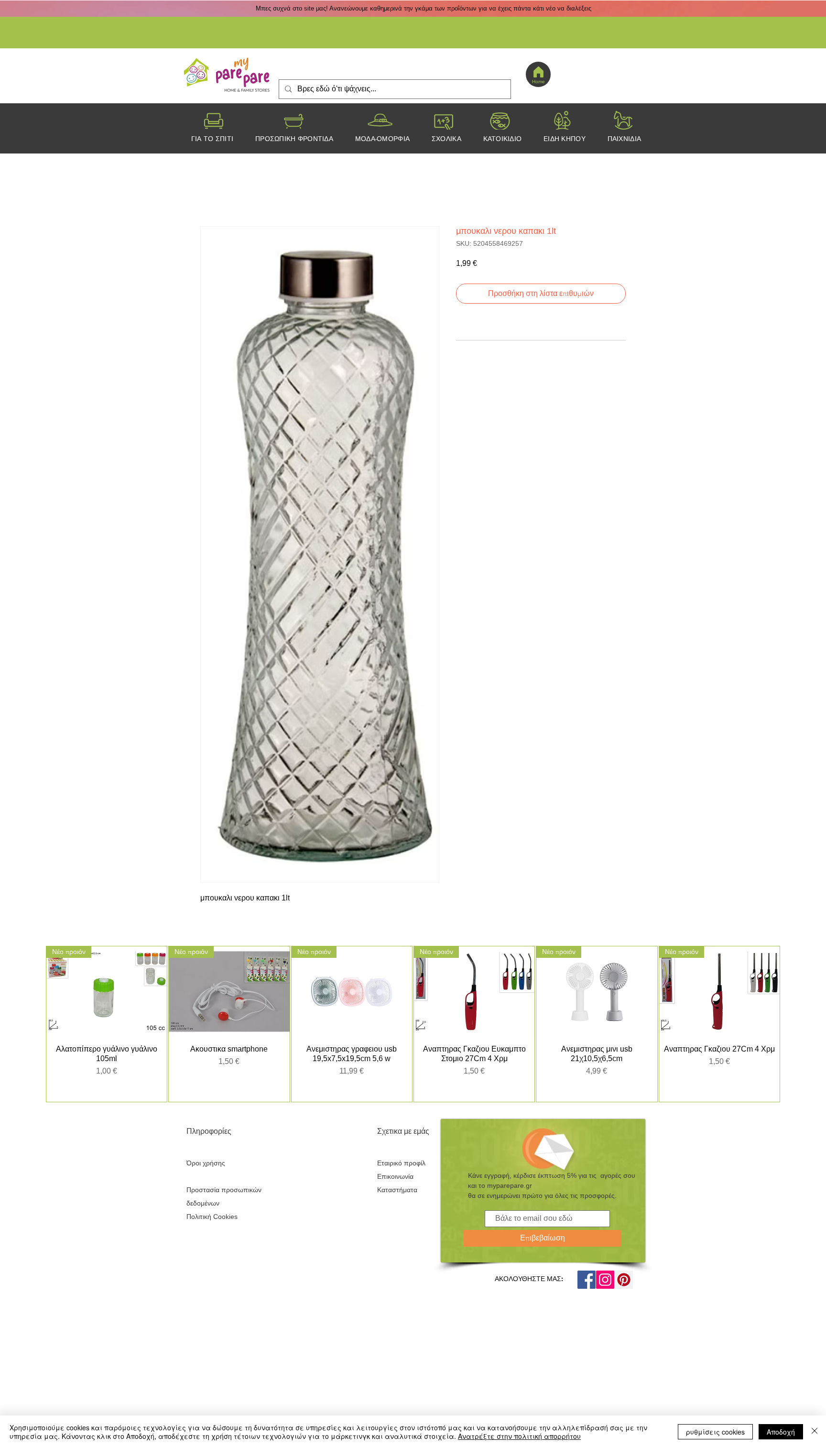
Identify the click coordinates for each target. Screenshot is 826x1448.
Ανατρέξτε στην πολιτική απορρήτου (519, 1436)
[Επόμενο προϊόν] (794, 1029)
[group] (413, 1028)
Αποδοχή (781, 1432)
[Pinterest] (624, 1289)
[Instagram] (605, 1289)
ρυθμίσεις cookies (715, 1432)
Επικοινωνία (395, 1186)
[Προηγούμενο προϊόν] (32, 1029)
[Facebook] (586, 1289)
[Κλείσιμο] (814, 1431)
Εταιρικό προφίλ (401, 1172)
